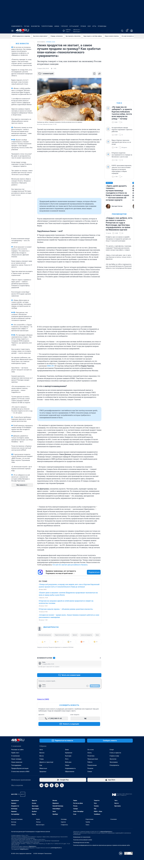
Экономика (114, 762)
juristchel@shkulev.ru (56, 847)
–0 (99, 670)
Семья (89, 771)
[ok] (52, 785)
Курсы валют (74, 26)
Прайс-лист (15, 753)
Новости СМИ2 (43, 699)
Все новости (22, 43)
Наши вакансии (16, 762)
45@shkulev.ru (32, 846)
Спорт (112, 749)
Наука (67, 765)
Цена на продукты (86, 635)
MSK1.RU (50, 366)
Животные (43, 768)
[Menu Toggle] (12, 30)
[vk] (46, 785)
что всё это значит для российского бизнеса (69, 565)
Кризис (75, 635)
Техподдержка (16, 765)
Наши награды (16, 759)
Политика (90, 756)
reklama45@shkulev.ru (106, 831)
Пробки (83, 26)
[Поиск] (122, 30)
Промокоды (102, 26)
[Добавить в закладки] (94, 74)
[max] (57, 785)
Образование (69, 771)
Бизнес (41, 753)
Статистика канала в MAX (20, 771)
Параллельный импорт (62, 635)
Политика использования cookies (82, 840)
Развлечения (92, 765)
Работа (89, 762)
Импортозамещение (45, 635)
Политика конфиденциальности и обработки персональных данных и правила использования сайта (101, 845)
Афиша (56, 26)
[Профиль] (131, 30)
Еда (40, 765)
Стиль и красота (115, 753)
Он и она (90, 749)
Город (41, 759)
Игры (94, 26)
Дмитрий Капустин (51, 627)
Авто (41, 749)
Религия (90, 768)
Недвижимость (16, 26)
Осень (89, 753)
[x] (62, 785)
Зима (67, 749)
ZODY (89, 26)
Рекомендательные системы (81, 842)
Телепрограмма (47, 26)
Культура (68, 756)
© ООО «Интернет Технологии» (43, 853)
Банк (97, 635)
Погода (26, 26)
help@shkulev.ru (24, 849)
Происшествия (92, 759)
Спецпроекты (114, 765)
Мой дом (68, 762)
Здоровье (42, 771)
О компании (15, 756)
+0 (93, 670)
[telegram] (41, 785)
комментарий (47, 73)
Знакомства (35, 26)
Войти (44, 686)
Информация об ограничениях (81, 837)
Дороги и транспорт (46, 762)
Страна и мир (114, 756)
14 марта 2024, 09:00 (43, 68)
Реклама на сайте (17, 749)
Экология (113, 759)
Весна (41, 756)
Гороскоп (64, 26)
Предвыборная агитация (19, 768)
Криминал (68, 753)
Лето (66, 759)
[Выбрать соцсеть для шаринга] (99, 74)
